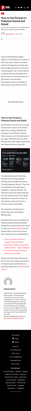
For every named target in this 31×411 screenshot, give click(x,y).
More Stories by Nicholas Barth (14, 318)
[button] (28, 7)
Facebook (22, 267)
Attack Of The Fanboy (12, 374)
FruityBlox (21, 385)
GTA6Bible (20, 388)
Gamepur (25, 371)
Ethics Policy (15, 353)
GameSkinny (21, 380)
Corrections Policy (15, 350)
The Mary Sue (21, 382)
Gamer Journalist (11, 380)
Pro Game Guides (8, 371)
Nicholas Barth (10, 34)
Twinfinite (18, 371)
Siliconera (23, 374)
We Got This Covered (11, 377)
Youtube (16, 342)
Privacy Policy (15, 364)
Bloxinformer (11, 388)
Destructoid (22, 377)
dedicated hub (18, 228)
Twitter (3, 269)
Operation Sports (11, 382)
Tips (3, 13)
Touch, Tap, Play (11, 385)
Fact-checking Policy (15, 357)
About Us (15, 346)
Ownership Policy (15, 360)
